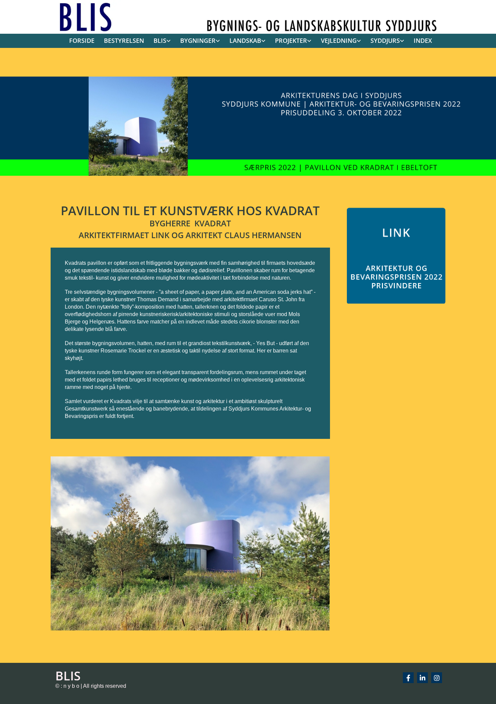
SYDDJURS (385, 40)
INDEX (423, 40)
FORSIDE (81, 40)
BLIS (160, 40)
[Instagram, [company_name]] (437, 678)
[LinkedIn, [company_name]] (422, 678)
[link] (159, 41)
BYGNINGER (198, 40)
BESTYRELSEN (124, 40)
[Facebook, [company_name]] (408, 678)
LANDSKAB (245, 40)
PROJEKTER (291, 40)
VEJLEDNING (339, 40)
